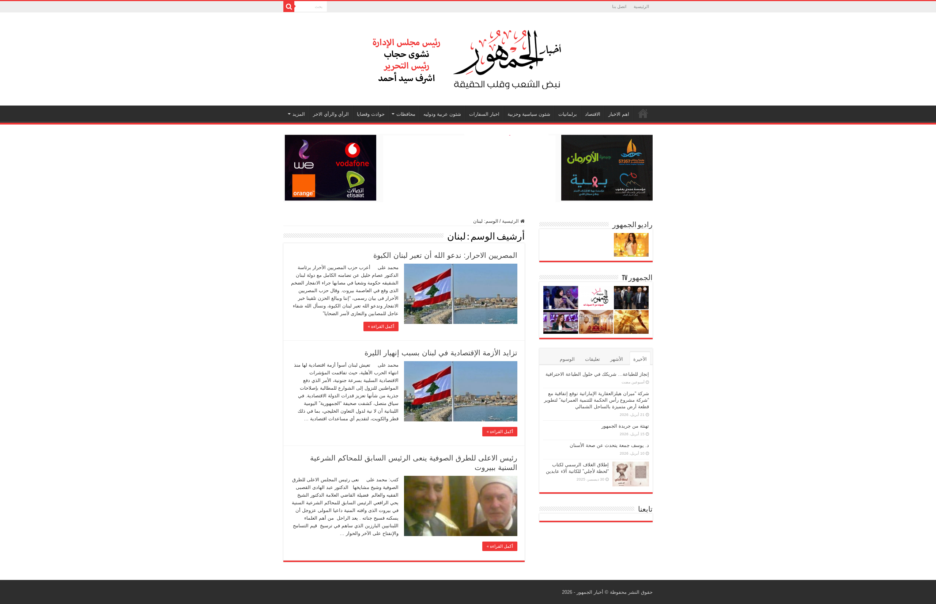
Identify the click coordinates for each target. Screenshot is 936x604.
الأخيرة (640, 359)
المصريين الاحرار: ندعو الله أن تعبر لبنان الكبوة (445, 255)
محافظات (405, 114)
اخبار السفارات (484, 114)
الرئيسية (641, 6)
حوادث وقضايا (371, 114)
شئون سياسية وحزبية (528, 114)
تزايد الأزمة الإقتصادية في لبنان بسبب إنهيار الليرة (441, 353)
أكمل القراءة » (381, 326)
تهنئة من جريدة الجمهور (625, 426)
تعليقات (592, 359)
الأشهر (616, 359)
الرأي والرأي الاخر (331, 114)
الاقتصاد (592, 114)
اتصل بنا (619, 6)
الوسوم (567, 359)
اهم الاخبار (618, 114)
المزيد (298, 114)
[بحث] (288, 6)
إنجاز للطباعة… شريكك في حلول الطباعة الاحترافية (597, 374)
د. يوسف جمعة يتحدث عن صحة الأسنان (609, 445)
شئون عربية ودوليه (442, 114)
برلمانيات (567, 114)
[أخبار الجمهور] (468, 57)
